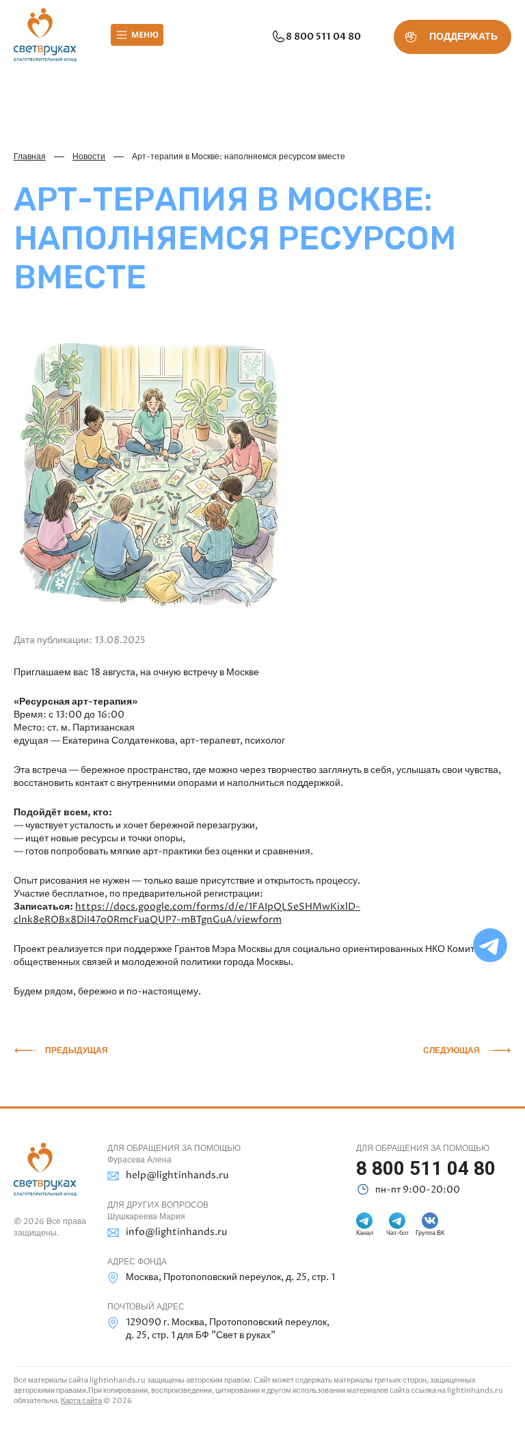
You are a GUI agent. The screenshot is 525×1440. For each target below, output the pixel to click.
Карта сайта (81, 1401)
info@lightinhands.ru (176, 1231)
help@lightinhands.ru (177, 1175)
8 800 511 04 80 (323, 36)
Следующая (451, 1050)
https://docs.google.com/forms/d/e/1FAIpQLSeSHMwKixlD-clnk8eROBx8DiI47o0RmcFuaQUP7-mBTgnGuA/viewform (187, 913)
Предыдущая (76, 1050)
